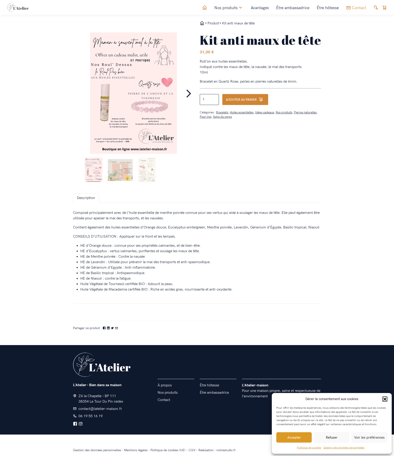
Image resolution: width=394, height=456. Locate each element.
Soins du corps (222, 117)
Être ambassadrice (292, 8)
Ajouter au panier (241, 100)
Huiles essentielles (242, 112)
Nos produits (284, 112)
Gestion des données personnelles (343, 447)
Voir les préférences (369, 437)
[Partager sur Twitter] (113, 328)
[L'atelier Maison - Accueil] (202, 23)
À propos (165, 385)
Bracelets (222, 112)
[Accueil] (204, 7)
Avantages (260, 8)
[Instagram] (80, 424)
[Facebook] (75, 424)
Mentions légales (136, 450)
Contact (164, 400)
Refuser (331, 437)
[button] (385, 399)
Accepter (294, 437)
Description (86, 198)
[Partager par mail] (116, 328)
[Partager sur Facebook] (105, 328)
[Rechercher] (375, 7)
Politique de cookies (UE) (167, 450)
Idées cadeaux (264, 112)
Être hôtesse (328, 8)
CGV (192, 450)
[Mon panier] (384, 7)
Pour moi (205, 117)
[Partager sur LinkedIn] (109, 328)
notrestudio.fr (226, 450)
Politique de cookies (309, 447)
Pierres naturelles (305, 112)
